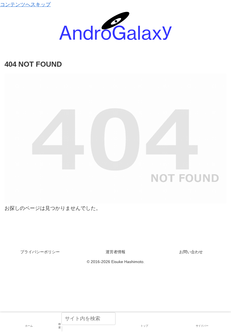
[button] (62, 328)
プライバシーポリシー (40, 252)
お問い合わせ (191, 252)
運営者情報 (115, 252)
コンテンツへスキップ (25, 4)
